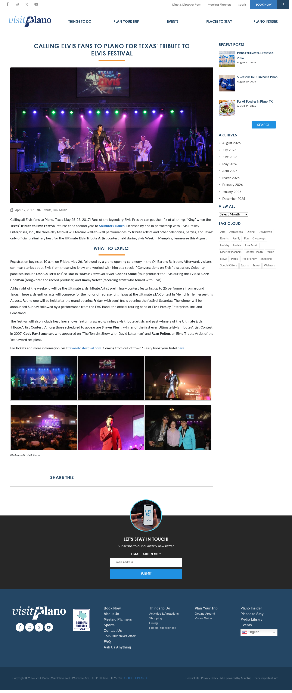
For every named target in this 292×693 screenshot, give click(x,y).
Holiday (224, 245)
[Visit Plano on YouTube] (36, 4)
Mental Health (254, 252)
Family (236, 238)
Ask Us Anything (117, 647)
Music (63, 210)
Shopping (266, 259)
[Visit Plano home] (30, 21)
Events (172, 21)
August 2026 (231, 143)
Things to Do (79, 21)
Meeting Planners (219, 4)
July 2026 (229, 150)
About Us (111, 614)
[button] (283, 4)
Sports (242, 4)
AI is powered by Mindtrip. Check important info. (249, 678)
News (223, 259)
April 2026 (229, 171)
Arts (223, 232)
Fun (55, 210)
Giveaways (259, 238)
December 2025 (233, 198)
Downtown (265, 232)
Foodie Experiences (162, 627)
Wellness (269, 265)
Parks (234, 259)
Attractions (236, 232)
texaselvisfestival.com (84, 348)
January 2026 (231, 192)
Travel (256, 265)
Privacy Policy (209, 678)
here (181, 348)
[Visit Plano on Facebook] (7, 4)
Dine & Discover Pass (186, 4)
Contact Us (113, 630)
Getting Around (205, 613)
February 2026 (232, 185)
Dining (251, 232)
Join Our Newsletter (120, 636)
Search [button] (263, 125)
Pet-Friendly (249, 259)
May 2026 (229, 164)
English (253, 632)
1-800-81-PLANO (135, 678)
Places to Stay (219, 21)
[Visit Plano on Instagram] (17, 4)
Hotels (237, 245)
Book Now (112, 608)
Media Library (251, 619)
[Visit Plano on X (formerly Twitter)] (26, 4)
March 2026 (231, 178)
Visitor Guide (203, 618)
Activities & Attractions (164, 613)
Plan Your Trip (126, 21)
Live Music (251, 245)
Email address (146, 554)
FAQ (107, 642)
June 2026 (229, 157)
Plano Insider (266, 21)
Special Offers (228, 265)
